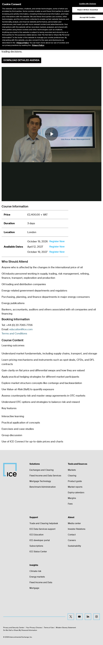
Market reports (75, 486)
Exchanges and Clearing (42, 470)
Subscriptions (36, 545)
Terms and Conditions (14, 333)
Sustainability (74, 545)
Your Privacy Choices (34, 627)
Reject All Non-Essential (87, 10)
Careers (72, 540)
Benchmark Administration (43, 486)
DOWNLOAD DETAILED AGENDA (21, 60)
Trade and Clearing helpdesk (44, 523)
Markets (72, 470)
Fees (70, 503)
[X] (71, 616)
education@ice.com (21, 329)
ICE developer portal (40, 540)
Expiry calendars (76, 492)
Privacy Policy (22, 43)
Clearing (72, 475)
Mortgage (34, 588)
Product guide (75, 481)
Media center (74, 523)
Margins (72, 498)
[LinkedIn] (88, 616)
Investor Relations (76, 529)
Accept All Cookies (87, 17)
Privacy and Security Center (13, 627)
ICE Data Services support (42, 529)
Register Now (57, 241)
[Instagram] (96, 616)
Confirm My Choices (87, 4)
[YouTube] (79, 616)
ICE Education (36, 534)
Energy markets (37, 576)
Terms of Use (49, 627)
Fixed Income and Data (41, 582)
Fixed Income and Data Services (45, 475)
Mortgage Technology (40, 481)
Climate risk (35, 571)
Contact (72, 534)
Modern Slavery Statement (66, 627)
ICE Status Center (38, 551)
